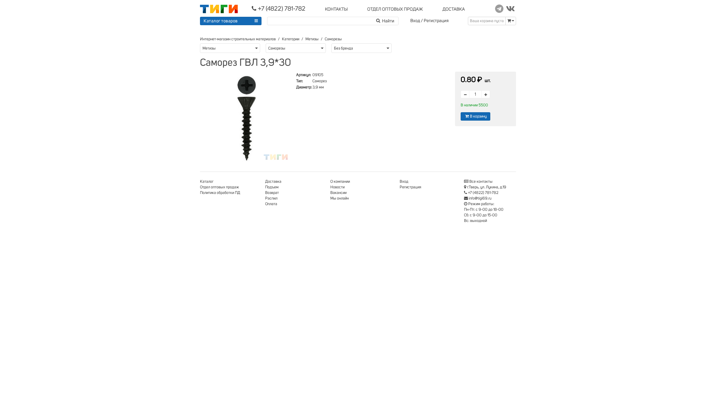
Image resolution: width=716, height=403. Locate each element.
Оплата (271, 204)
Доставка (273, 182)
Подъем (272, 187)
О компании (340, 182)
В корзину (478, 116)
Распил (271, 198)
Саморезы (333, 39)
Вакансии (338, 193)
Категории (290, 39)
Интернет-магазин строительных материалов (238, 39)
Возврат (272, 193)
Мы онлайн (339, 198)
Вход (415, 20)
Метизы (312, 39)
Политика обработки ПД (220, 193)
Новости (337, 187)
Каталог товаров (221, 21)
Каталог (206, 182)
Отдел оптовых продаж (219, 187)
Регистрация (436, 20)
